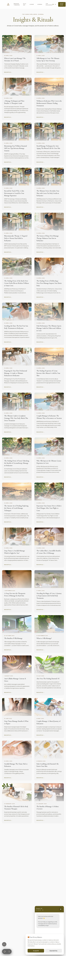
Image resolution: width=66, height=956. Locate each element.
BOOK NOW (62, 4)
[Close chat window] (60, 909)
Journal (39, 4)
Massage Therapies (17, 4)
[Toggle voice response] (42, 910)
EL (55, 4)
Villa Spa (24, 4)
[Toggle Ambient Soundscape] (4, 944)
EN (53, 4)
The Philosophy (49, 4)
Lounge (32, 4)
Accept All (35, 950)
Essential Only (53, 950)
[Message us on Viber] (9, 951)
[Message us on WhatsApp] (4, 951)
